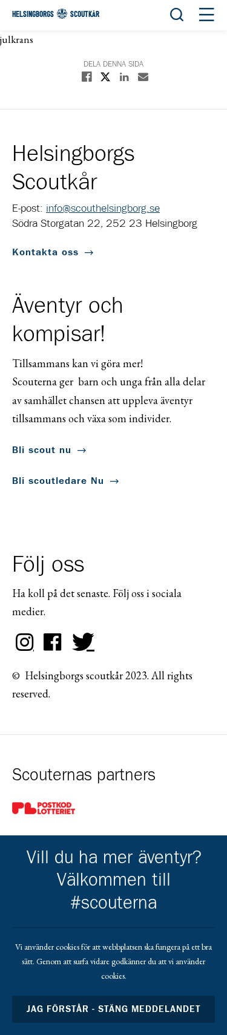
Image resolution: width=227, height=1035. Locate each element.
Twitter (80, 642)
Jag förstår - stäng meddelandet (114, 1009)
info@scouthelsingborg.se (103, 208)
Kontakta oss (45, 252)
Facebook (52, 642)
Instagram (25, 642)
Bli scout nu (41, 450)
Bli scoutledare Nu (58, 481)
